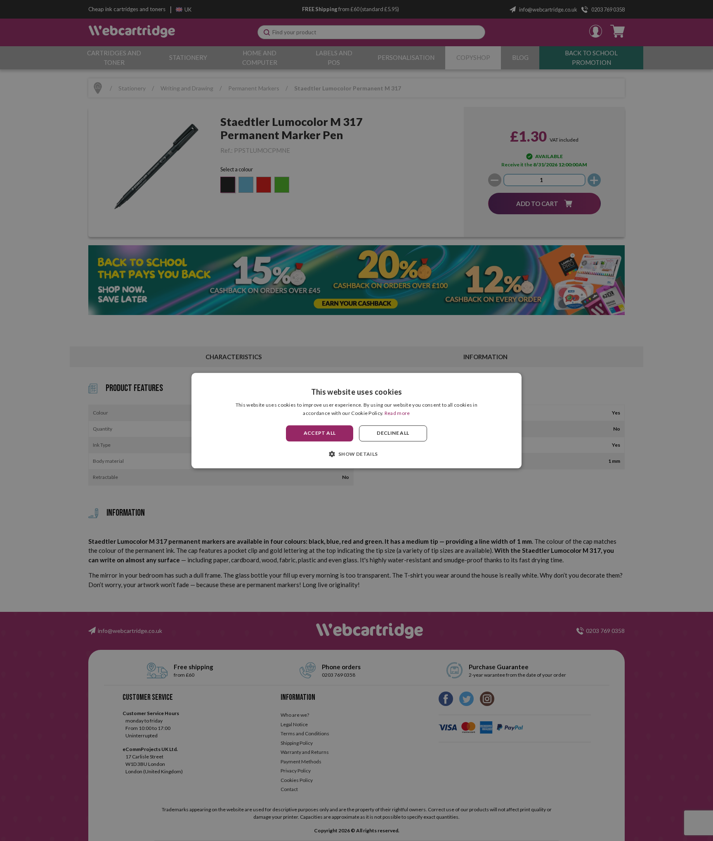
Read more (397, 413)
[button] (356, 454)
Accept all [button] (320, 433)
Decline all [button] (393, 433)
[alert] (356, 420)
